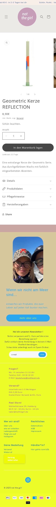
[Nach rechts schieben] (34, 94)
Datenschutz (37, 426)
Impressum (36, 431)
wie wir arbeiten (11, 428)
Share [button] (8, 214)
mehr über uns (28, 318)
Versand (20, 118)
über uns (8, 426)
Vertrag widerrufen (13, 458)
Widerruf (8, 452)
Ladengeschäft (11, 431)
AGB (33, 428)
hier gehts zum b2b (40, 449)
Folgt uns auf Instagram (10, 435)
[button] (6, 16)
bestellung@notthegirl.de (28, 378)
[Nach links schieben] (21, 94)
